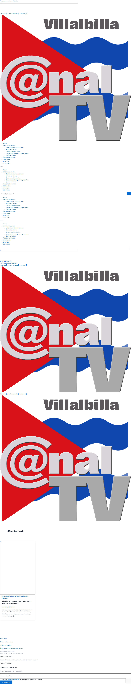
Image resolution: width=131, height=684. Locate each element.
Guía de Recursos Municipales (14, 147)
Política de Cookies (5, 645)
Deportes (8, 596)
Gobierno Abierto (11, 155)
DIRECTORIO (6, 159)
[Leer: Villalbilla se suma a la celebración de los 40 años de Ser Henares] (17, 594)
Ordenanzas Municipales (13, 151)
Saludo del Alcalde (11, 149)
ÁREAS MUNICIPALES (9, 157)
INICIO (5, 143)
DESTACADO (5, 598)
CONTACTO (6, 163)
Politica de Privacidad (6, 642)
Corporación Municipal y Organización (17, 153)
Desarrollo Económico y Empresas (19, 596)
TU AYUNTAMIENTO (9, 145)
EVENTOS (6, 161)
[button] (65, 167)
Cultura (3, 596)
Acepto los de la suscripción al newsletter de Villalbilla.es (22, 679)
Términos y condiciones (13, 679)
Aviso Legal (3, 638)
